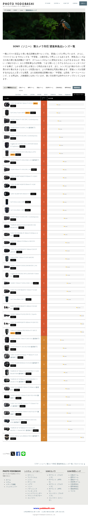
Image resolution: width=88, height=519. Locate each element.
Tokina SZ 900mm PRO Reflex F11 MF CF (23, 330)
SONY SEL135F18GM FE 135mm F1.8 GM (23, 290)
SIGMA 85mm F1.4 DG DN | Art (20, 169)
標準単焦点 (68, 87)
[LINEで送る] (23, 454)
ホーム (8, 480)
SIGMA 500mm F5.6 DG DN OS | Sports (23, 314)
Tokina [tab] (60, 94)
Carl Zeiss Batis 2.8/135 (17, 299)
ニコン (30, 479)
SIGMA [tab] (39, 94)
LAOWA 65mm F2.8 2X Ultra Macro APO (23, 152)
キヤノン (31, 475)
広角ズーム (22, 87)
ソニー (30, 486)
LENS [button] (82, 3)
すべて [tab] (79, 94)
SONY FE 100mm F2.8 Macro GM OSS (22, 241)
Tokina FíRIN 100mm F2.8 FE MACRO (22, 257)
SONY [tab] (46, 94)
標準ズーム (31, 87)
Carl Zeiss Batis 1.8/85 (17, 210)
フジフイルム (32, 477)
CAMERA (75, 3)
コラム (8, 482)
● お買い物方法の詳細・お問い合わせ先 (53, 511)
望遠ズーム (40, 87)
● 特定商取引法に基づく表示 (32, 511)
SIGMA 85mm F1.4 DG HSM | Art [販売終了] (24, 160)
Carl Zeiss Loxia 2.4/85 (17, 202)
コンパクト (32, 498)
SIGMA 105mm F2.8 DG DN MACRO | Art (23, 266)
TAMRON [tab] (53, 94)
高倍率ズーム (49, 87)
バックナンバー (11, 487)
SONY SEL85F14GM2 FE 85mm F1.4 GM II (23, 176)
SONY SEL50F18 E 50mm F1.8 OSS (21, 103)
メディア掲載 (11, 484)
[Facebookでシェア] (18, 454)
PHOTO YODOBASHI (18, 4)
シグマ (30, 484)
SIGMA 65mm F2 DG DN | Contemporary (23, 136)
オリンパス (32, 482)
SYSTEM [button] (56, 3)
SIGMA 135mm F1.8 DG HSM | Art (21, 283)
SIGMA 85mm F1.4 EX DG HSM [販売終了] (24, 347)
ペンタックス (32, 491)
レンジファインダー (35, 493)
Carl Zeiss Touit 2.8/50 (17, 113)
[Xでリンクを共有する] (13, 454)
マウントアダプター (35, 495)
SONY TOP (66, 3)
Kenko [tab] (25, 94)
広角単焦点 (59, 87)
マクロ (21, 90)
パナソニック (32, 489)
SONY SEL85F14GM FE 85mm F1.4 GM (22, 184)
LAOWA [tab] (32, 94)
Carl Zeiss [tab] (18, 94)
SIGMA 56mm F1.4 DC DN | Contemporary (24, 119)
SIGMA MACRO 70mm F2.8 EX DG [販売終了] (25, 339)
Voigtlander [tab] (68, 94)
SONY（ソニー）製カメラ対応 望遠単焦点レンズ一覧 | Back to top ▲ (59, 464)
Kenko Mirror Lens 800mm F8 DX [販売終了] (24, 436)
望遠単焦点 (74, 489)
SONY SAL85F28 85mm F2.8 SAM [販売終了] (24, 363)
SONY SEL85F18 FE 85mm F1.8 (20, 194)
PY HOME (47, 3)
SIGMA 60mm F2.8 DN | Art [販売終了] (22, 128)
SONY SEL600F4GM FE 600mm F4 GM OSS (24, 322)
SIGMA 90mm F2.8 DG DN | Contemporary (24, 217)
